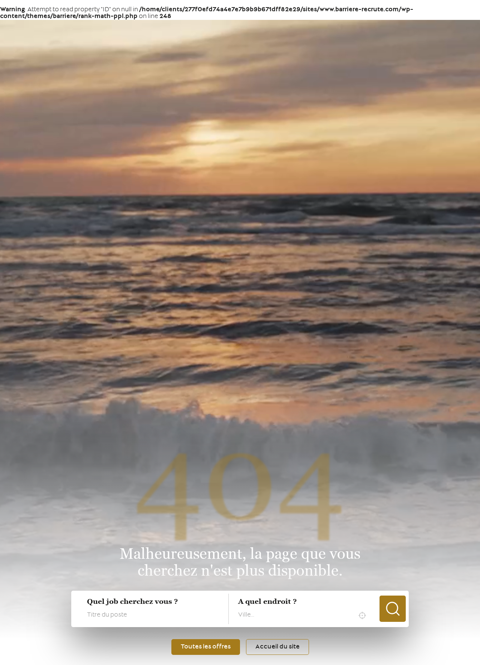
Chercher (393, 609)
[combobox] (304, 615)
